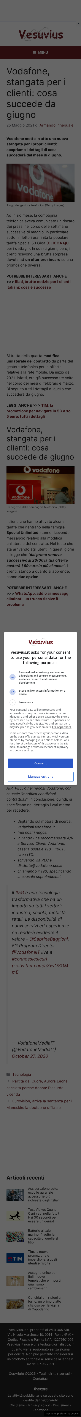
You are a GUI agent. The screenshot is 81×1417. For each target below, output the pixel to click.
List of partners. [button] (61, 727)
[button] (41, 702)
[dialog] (40, 708)
